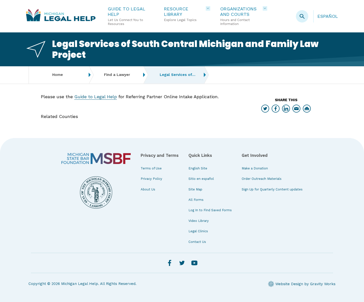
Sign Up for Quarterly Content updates (272, 189)
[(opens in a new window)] (96, 158)
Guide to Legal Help (95, 96)
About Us (148, 189)
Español (327, 16)
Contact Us (197, 242)
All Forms (196, 200)
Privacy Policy (151, 179)
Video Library (198, 221)
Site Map (195, 189)
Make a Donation (255, 168)
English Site (197, 168)
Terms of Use (151, 168)
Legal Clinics (198, 231)
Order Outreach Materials (262, 179)
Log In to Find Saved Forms (210, 210)
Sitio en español (201, 179)
